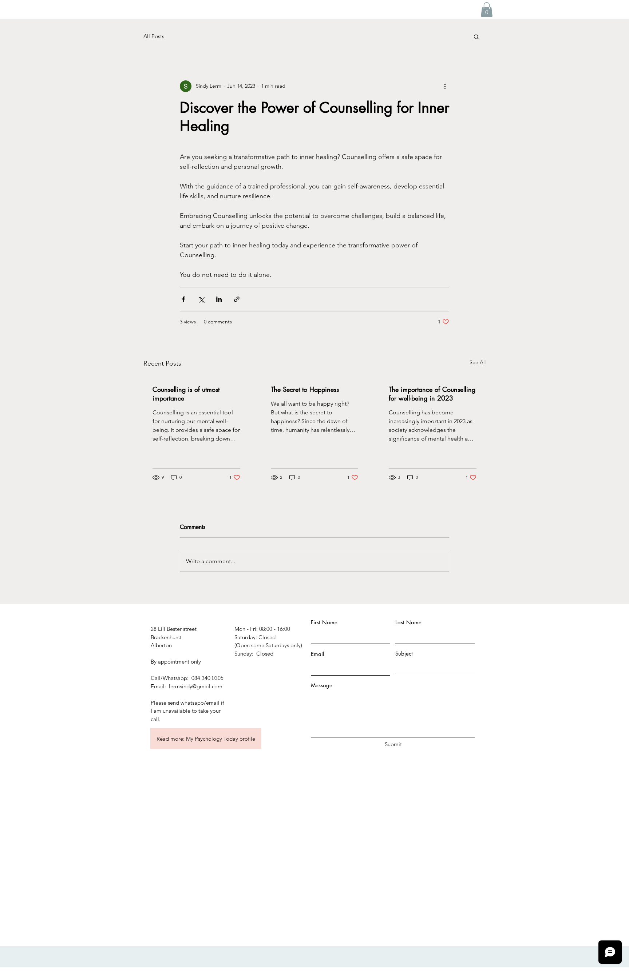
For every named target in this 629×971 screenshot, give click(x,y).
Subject (404, 653)
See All (478, 362)
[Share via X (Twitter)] (201, 299)
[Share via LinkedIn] (218, 299)
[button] (486, 9)
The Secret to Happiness (305, 389)
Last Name (408, 622)
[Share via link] (236, 299)
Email (317, 654)
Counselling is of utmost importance (186, 393)
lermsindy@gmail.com (195, 686)
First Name (324, 622)
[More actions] (444, 86)
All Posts (153, 36)
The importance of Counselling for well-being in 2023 (432, 393)
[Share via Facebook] (183, 299)
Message (321, 685)
